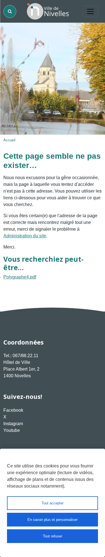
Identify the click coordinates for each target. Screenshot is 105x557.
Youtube (11, 430)
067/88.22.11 (25, 355)
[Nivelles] (48, 11)
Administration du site (24, 235)
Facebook (13, 410)
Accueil (9, 140)
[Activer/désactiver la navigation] (90, 11)
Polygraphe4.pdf (19, 277)
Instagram (13, 423)
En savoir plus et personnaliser (52, 520)
